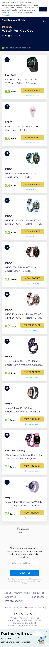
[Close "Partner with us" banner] (46, 632)
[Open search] (44, 21)
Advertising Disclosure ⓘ (13, 607)
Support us (10, 597)
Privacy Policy (7, 15)
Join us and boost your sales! (15, 642)
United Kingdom (34, 607)
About (8, 593)
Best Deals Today (13, 601)
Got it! (43, 9)
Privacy (18, 593)
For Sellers (38, 597)
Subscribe (24, 573)
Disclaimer (38, 593)
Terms (27, 593)
